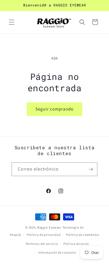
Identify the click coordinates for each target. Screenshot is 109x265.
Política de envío (76, 244)
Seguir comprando (54, 109)
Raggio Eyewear (49, 227)
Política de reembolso (82, 235)
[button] (11, 22)
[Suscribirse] (90, 169)
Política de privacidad (43, 235)
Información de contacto (57, 252)
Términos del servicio (42, 244)
